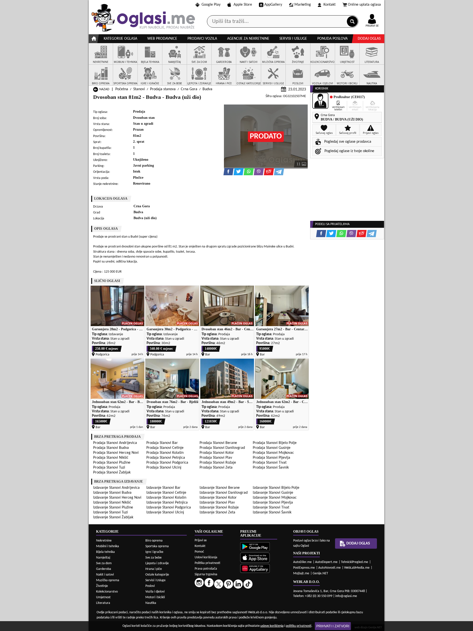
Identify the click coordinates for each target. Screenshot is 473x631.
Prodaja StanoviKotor (217, 453)
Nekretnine (104, 541)
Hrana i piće (153, 569)
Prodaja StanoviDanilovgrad (222, 448)
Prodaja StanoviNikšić (110, 458)
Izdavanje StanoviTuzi (110, 512)
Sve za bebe (153, 558)
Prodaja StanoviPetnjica (165, 458)
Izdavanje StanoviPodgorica (168, 507)
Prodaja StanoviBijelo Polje (275, 443)
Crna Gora (189, 89)
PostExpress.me (304, 568)
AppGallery (273, 5)
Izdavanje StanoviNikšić (112, 503)
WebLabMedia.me (357, 568)
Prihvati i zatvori (332, 626)
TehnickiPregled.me (354, 562)
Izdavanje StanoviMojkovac (275, 498)
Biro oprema (154, 541)
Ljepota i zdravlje (157, 563)
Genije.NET (320, 573)
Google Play (211, 5)
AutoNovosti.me (329, 568)
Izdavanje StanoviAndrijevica (116, 488)
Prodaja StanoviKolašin (165, 453)
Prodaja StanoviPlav (216, 458)
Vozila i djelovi (155, 592)
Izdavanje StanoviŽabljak (113, 517)
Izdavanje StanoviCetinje (166, 493)
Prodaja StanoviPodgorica (167, 463)
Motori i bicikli (155, 597)
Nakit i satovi (105, 575)
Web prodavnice (162, 39)
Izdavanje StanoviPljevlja (273, 503)
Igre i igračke (154, 552)
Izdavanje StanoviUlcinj (165, 512)
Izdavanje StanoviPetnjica (167, 503)
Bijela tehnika (105, 552)
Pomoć (199, 552)
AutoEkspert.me (326, 562)
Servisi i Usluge (155, 580)
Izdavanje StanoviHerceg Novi (117, 498)
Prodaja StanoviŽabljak (112, 472)
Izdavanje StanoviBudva (112, 493)
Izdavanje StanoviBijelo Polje (276, 488)
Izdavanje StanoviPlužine (113, 507)
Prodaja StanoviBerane (218, 443)
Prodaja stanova (163, 89)
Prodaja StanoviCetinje (165, 448)
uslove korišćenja (272, 626)
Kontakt (329, 5)
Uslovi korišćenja (206, 557)
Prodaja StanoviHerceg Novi (116, 453)
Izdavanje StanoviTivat (271, 507)
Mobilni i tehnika (107, 546)
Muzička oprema (107, 580)
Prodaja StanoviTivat (270, 463)
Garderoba (103, 569)
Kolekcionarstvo (107, 592)
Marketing (302, 5)
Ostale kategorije (157, 575)
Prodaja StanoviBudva (111, 448)
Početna (121, 89)
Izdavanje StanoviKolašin (166, 498)
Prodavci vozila (202, 39)
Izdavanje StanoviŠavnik (272, 512)
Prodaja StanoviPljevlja (271, 458)
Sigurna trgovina (206, 574)
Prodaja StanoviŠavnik (271, 468)
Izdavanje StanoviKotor (218, 498)
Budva (207, 89)
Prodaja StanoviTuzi (109, 468)
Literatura (103, 603)
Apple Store (243, 5)
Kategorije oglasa (120, 39)
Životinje (102, 586)
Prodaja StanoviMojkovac (273, 453)
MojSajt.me (301, 573)
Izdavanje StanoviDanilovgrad (224, 493)
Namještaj (103, 558)
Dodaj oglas (369, 39)
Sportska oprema (157, 546)
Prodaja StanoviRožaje (218, 463)
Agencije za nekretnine (248, 39)
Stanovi (139, 89)
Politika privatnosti (207, 563)
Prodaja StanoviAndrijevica (115, 443)
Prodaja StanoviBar (162, 443)
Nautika (150, 603)
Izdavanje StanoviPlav (217, 503)
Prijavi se (201, 540)
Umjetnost (103, 597)
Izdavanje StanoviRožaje (219, 507)
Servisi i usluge (293, 39)
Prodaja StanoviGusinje (271, 448)
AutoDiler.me (302, 562)
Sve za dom (104, 563)
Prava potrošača (206, 569)
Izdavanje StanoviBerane (220, 488)
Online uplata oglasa (364, 5)
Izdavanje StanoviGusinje (273, 493)
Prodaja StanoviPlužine (111, 463)
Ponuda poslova (332, 39)
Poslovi (150, 586)
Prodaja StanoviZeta (216, 468)
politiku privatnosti (298, 626)
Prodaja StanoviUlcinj (163, 468)
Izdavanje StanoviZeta (217, 512)
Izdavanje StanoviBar (163, 488)
